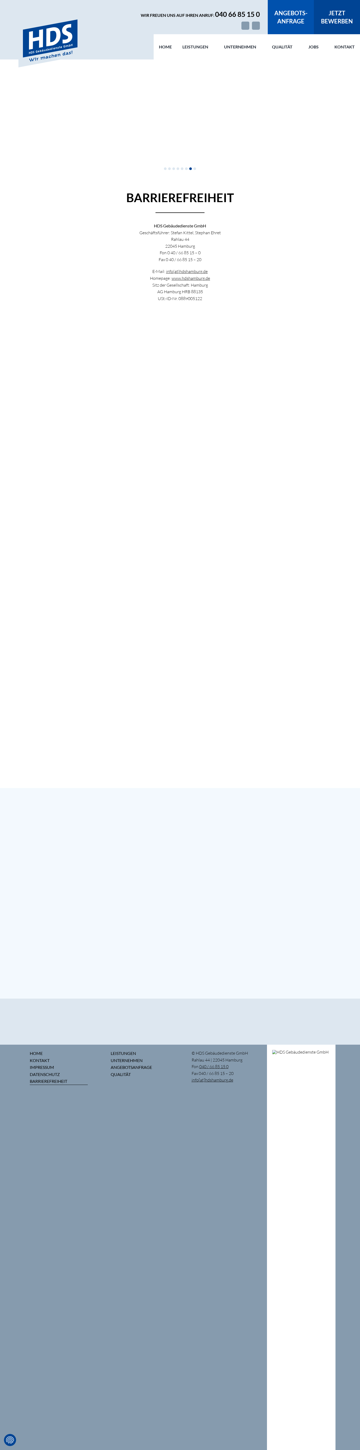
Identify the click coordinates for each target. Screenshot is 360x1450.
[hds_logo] (47, 21)
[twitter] (245, 26)
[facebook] (256, 26)
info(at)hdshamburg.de (187, 271)
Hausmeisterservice (180, 110)
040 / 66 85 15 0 (213, 1438)
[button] (165, 169)
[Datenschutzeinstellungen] (10, 1440)
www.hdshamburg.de (191, 278)
